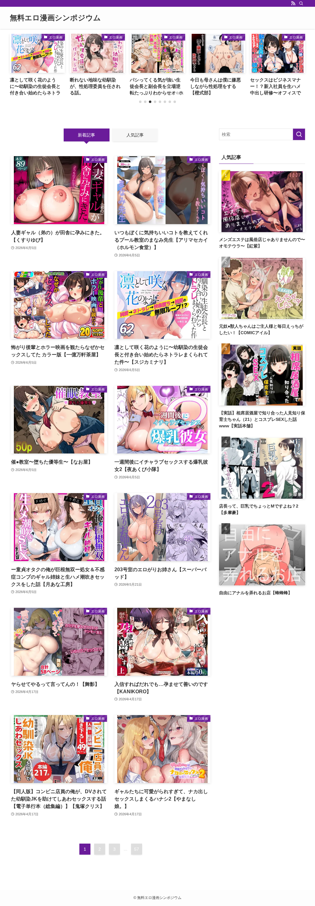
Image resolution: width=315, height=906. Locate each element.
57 (136, 849)
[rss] (293, 3)
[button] (140, 102)
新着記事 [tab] (86, 135)
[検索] (301, 3)
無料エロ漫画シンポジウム (55, 18)
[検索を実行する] (299, 134)
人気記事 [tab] (135, 135)
